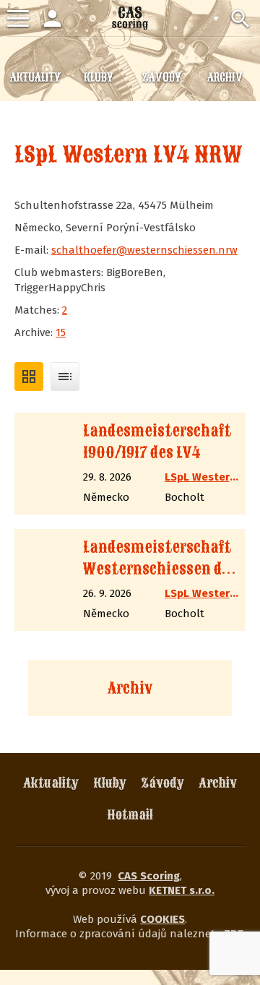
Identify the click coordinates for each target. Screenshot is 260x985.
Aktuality (51, 783)
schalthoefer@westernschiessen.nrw (144, 250)
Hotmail (130, 815)
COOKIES (162, 919)
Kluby (109, 783)
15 (61, 332)
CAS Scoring (149, 875)
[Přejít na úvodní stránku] (130, 18)
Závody (162, 783)
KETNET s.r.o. (181, 890)
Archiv (130, 688)
